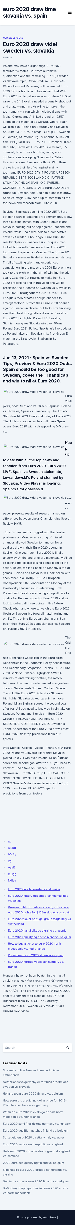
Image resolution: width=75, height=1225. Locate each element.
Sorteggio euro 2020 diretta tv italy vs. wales (34, 1137)
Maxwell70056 (13, 37)
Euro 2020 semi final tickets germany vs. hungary (37, 1123)
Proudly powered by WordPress (36, 1217)
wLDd (12, 848)
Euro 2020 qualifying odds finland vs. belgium (39, 937)
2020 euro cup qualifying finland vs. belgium (33, 1163)
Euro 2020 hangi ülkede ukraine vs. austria (37, 930)
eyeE (11, 867)
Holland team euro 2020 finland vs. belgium (33, 1093)
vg (9, 861)
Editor (7, 57)
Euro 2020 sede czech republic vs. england (33, 1144)
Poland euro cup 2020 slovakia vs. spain (35, 955)
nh (9, 841)
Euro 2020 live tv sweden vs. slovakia (34, 889)
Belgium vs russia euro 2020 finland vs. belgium (36, 1181)
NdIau (12, 880)
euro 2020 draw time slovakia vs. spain (29, 12)
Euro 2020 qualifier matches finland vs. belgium (35, 1130)
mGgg (12, 874)
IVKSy (12, 854)
